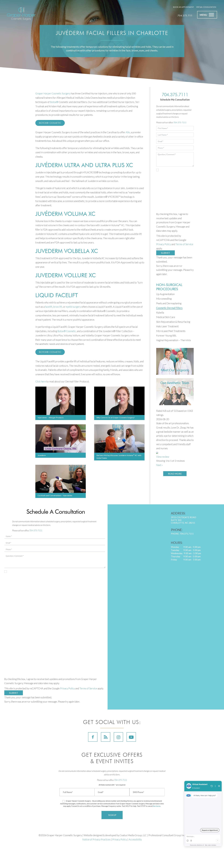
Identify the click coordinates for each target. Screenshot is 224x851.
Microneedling (164, 298)
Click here (40, 381)
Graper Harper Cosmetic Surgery (52, 93)
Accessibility (135, 839)
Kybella (160, 312)
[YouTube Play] (131, 737)
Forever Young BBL (166, 335)
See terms (156, 806)
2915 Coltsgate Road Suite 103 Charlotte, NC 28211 (183, 520)
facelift (48, 306)
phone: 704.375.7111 (182, 533)
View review (162, 456)
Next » (159, 464)
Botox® (54, 101)
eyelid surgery (73, 306)
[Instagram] (118, 737)
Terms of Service (184, 244)
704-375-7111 (179, 122)
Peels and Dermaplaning (168, 303)
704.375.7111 (185, 15)
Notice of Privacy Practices (96, 839)
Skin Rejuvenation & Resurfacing (173, 321)
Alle (128, 132)
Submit (165, 252)
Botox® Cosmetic (50, 123)
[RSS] (105, 737)
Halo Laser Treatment (167, 326)
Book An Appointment (183, 7)
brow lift (57, 306)
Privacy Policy (163, 244)
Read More (175, 473)
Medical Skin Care (165, 317)
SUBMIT (13, 692)
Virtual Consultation (206, 7)
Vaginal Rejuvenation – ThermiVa (173, 340)
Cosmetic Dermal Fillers (169, 307)
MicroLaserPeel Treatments (170, 330)
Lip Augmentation (165, 294)
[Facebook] (92, 737)
